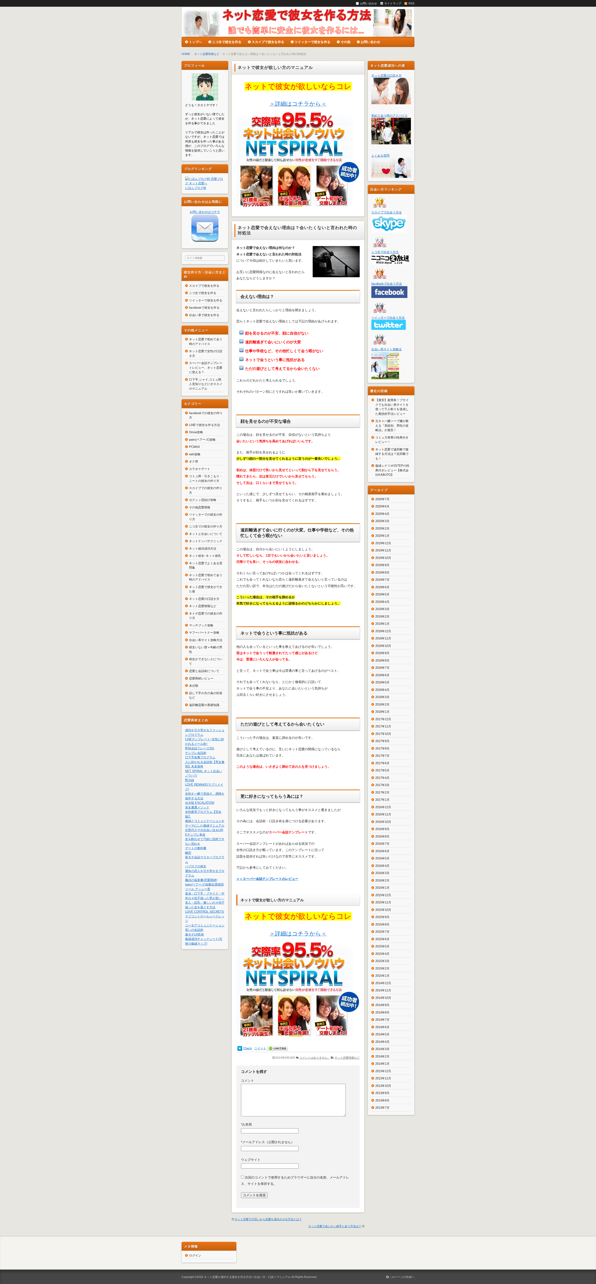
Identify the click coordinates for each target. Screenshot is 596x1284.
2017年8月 (382, 748)
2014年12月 (383, 983)
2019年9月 (382, 565)
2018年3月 (382, 697)
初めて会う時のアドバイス (389, 115)
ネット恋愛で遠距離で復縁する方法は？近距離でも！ (392, 454)
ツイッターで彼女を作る (312, 42)
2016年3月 (382, 873)
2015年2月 (382, 968)
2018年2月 (382, 704)
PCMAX (194, 447)
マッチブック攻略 (201, 625)
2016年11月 (383, 814)
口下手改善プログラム (200, 757)
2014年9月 (382, 1005)
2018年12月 (383, 631)
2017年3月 (382, 785)
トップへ (195, 42)
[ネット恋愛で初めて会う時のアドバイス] (391, 142)
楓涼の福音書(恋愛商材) (201, 880)
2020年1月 (382, 535)
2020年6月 (382, 506)
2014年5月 (382, 1034)
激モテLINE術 (194, 934)
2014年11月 (383, 990)
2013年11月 (383, 1078)
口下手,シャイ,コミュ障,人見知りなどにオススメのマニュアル (205, 384)
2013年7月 (382, 1107)
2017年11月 (383, 726)
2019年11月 (383, 550)
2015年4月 (382, 954)
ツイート (260, 1048)
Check (247, 1048)
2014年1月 (382, 1063)
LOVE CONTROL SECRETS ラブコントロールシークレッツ (204, 916)
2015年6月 (382, 939)
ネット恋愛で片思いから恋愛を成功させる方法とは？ (268, 1219)
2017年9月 (382, 741)
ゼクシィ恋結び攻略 (202, 500)
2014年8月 (382, 1012)
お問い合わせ (370, 42)
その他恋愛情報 (199, 507)
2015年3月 (382, 961)
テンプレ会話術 (195, 753)
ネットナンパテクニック (205, 541)
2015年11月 (383, 902)
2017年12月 (383, 719)
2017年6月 (382, 763)
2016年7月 (382, 843)
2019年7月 (382, 579)
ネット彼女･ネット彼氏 (205, 556)
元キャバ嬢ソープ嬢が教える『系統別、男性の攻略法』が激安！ (392, 425)
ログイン (195, 1255)
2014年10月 (383, 998)
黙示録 (189, 780)
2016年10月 (383, 822)
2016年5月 (382, 858)
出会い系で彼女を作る (204, 315)
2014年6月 (382, 1027)
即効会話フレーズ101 (199, 748)
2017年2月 (382, 792)
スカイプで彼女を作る (268, 42)
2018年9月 (382, 653)
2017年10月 (383, 734)
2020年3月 (382, 521)
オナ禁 (193, 461)
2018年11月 (383, 638)
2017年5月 (382, 770)
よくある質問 (380, 155)
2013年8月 (382, 1100)
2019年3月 (382, 609)
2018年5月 (382, 682)
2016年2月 (382, 880)
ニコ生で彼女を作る (226, 42)
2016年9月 (382, 829)
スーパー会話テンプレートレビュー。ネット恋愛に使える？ (205, 367)
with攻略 (194, 454)
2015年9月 (382, 917)
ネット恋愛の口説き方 (204, 599)
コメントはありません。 (314, 1057)
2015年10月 (383, 910)
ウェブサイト (251, 1160)
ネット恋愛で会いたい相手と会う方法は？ (334, 1226)
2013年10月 (383, 1086)
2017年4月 (382, 778)
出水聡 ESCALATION (199, 802)
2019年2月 (382, 616)
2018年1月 (382, 711)
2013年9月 (382, 1093)
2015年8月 (382, 924)
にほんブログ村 (195, 188)
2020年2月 (382, 528)
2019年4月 (382, 602)
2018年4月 (382, 690)
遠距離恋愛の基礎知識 (204, 705)
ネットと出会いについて (205, 534)
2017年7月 (382, 755)
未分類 (193, 685)
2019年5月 (382, 594)
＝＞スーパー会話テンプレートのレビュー (267, 879)
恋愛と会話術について (204, 671)
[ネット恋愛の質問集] (391, 175)
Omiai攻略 (196, 432)
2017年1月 (382, 799)
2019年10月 (383, 558)
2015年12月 (383, 895)
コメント (247, 1080)
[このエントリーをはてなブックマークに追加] (239, 1048)
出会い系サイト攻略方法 (205, 640)
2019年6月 (382, 587)
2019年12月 (383, 543)
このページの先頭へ (401, 1277)
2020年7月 (382, 499)
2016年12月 (383, 807)
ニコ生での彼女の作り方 (205, 526)
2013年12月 (383, 1071)
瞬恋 (188, 853)
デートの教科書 (195, 848)
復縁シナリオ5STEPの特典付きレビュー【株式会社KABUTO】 (392, 470)
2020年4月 (382, 514)
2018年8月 (382, 660)
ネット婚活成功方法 (202, 548)
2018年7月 (382, 667)
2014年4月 (382, 1042)
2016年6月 (382, 851)
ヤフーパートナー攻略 (204, 632)
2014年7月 (382, 1019)
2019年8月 (382, 572)
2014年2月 (382, 1056)
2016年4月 (382, 866)
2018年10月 (383, 646)
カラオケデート (199, 469)
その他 (345, 42)
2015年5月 (382, 946)
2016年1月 (382, 887)
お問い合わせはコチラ (205, 212)
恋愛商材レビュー (201, 678)
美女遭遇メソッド (197, 807)
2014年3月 (382, 1049)
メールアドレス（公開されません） (267, 1142)
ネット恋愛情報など (206, 54)
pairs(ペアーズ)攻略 (202, 439)
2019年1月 (382, 623)
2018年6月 (382, 675)
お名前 (246, 1124)
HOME (186, 54)
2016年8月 (382, 836)
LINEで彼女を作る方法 (204, 425)
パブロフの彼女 (195, 866)
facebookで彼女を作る (204, 307)
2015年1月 (382, 975)
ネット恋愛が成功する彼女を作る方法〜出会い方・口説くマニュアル (247, 1277)
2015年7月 (382, 931)
